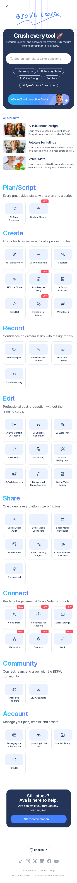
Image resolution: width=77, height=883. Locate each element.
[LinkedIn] (42, 861)
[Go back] (7, 7)
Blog (52, 870)
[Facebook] (49, 861)
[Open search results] (11, 58)
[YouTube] (56, 861)
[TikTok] (20, 861)
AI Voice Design (29, 78)
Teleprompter (24, 71)
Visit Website (29, 870)
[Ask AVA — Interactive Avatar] (38, 99)
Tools (43, 870)
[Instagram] (28, 861)
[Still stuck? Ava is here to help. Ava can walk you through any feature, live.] (38, 808)
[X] (35, 861)
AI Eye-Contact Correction (38, 85)
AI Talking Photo (50, 71)
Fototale (52, 78)
